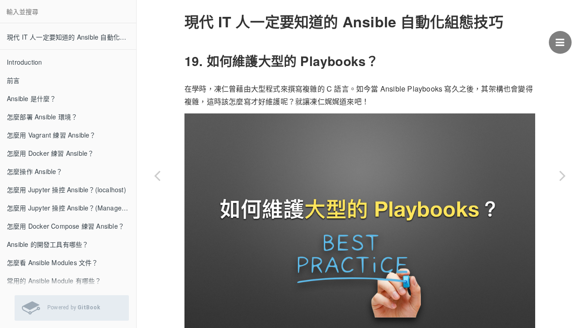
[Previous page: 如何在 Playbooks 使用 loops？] (157, 175)
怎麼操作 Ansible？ (35, 171)
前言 (13, 80)
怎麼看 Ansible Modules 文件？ (52, 262)
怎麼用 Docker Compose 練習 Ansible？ (65, 226)
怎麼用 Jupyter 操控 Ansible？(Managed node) (71, 207)
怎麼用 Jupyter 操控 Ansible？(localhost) (66, 189)
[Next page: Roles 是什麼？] (562, 175)
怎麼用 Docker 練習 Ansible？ (50, 153)
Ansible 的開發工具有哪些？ (47, 244)
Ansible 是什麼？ (31, 98)
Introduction (24, 62)
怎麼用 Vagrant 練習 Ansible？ (51, 134)
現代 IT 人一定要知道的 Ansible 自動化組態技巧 (71, 36)
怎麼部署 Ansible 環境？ (42, 116)
